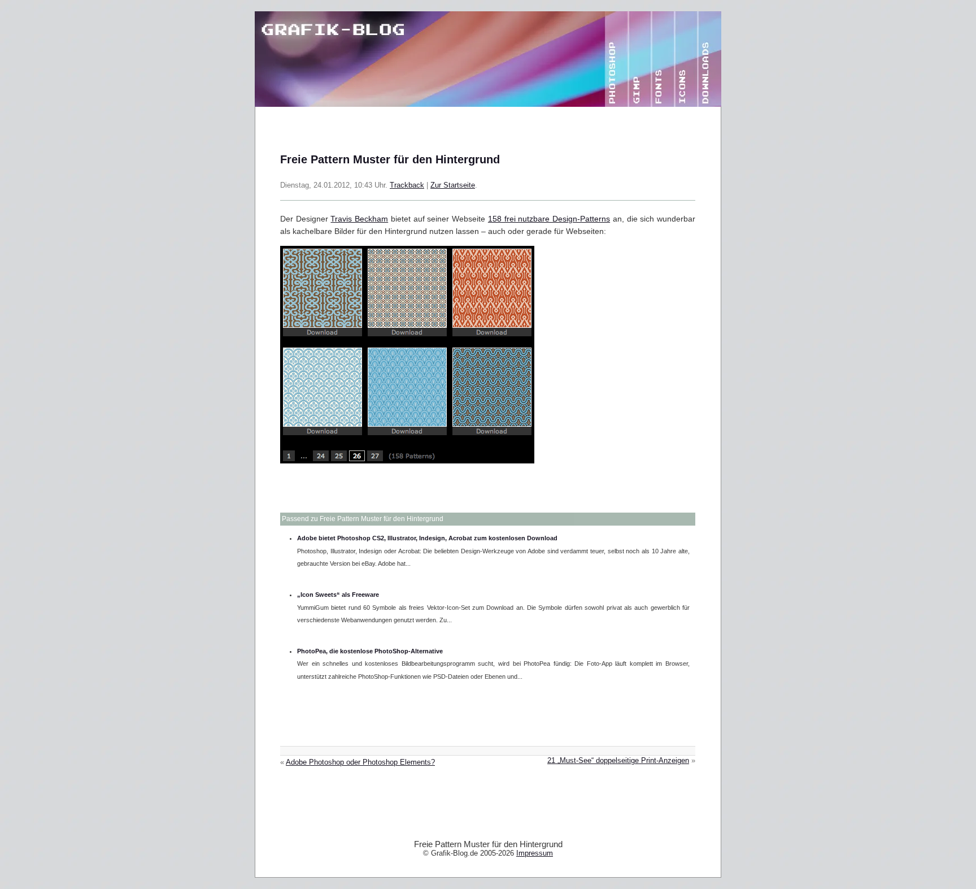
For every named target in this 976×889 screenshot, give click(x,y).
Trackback (407, 185)
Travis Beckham (359, 218)
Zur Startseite (452, 185)
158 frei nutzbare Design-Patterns (549, 218)
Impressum (534, 853)
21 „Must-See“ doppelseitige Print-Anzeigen (618, 761)
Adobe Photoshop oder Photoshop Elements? (360, 762)
